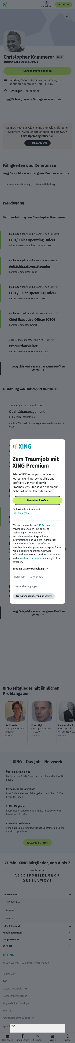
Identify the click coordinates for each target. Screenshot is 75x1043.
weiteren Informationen (33, 558)
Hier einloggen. (21, 513)
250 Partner (43, 525)
